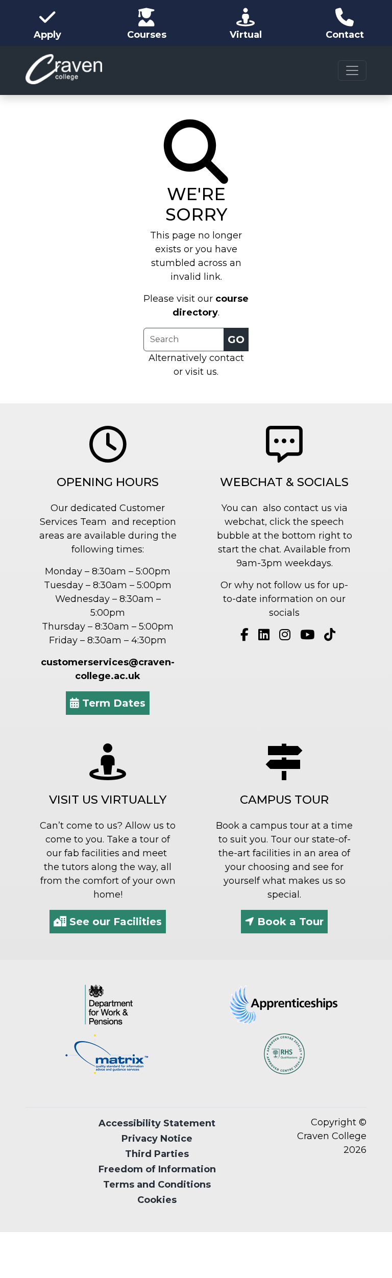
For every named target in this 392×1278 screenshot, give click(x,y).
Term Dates (112, 703)
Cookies (157, 1199)
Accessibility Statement (157, 1123)
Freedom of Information (157, 1169)
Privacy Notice (156, 1138)
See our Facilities (114, 921)
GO (236, 339)
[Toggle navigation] (352, 70)
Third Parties (157, 1154)
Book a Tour (289, 921)
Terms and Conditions (157, 1184)
